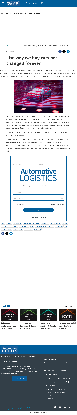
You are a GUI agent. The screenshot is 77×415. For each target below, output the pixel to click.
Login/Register (33, 3)
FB (60, 407)
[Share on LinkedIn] (68, 51)
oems (21, 229)
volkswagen (28, 229)
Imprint (30, 407)
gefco (32, 226)
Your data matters (7, 407)
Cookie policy (17, 407)
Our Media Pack (22, 409)
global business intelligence (44, 226)
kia (66, 226)
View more (68, 306)
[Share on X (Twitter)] (64, 51)
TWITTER (69, 407)
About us (24, 407)
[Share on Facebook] (60, 51)
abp (3, 223)
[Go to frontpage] (13, 3)
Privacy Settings (44, 407)
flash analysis (24, 226)
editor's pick (44, 223)
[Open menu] (3, 3)
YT (65, 407)
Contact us (36, 407)
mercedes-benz (6, 229)
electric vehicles (56, 223)
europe (65, 223)
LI (55, 407)
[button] (2, 322)
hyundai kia (59, 226)
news (15, 229)
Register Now (19, 378)
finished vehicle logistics (9, 226)
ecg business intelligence (31, 223)
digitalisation (17, 223)
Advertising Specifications (10, 409)
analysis (8, 223)
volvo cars (37, 229)
